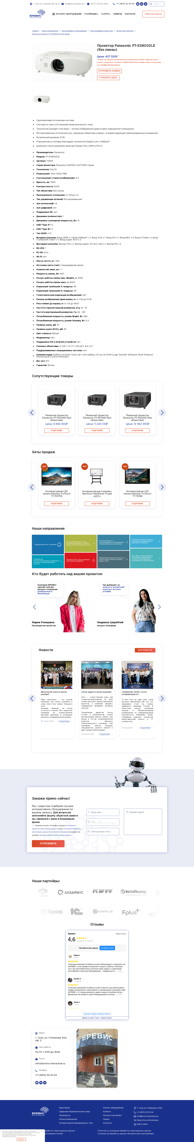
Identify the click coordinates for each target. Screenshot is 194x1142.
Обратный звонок (153, 14)
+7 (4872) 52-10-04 (125, 4)
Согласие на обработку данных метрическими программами (126, 1134)
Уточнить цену (108, 78)
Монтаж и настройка (112, 1115)
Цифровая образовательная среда (74, 1112)
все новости (145, 650)
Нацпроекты (64, 1115)
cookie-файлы (17, 1131)
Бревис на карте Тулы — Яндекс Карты (97, 1018)
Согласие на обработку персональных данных (53, 1131)
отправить (48, 843)
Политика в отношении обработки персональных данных (124, 1131)
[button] (31, 412)
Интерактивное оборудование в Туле (76, 1123)
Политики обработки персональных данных (55, 835)
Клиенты (107, 1112)
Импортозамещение (68, 1119)
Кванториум (64, 1108)
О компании (90, 14)
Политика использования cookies (47, 1134)
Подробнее (56, 430)
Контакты (107, 1123)
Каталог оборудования (68, 14)
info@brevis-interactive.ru (75, 4)
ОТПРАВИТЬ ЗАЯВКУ (109, 71)
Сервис (106, 1119)
